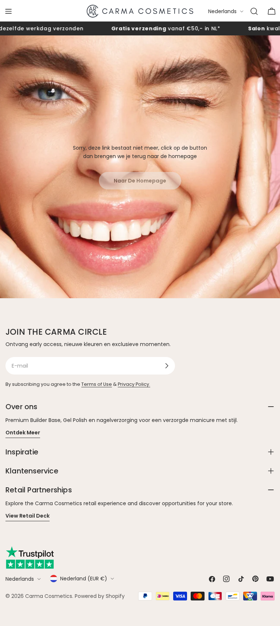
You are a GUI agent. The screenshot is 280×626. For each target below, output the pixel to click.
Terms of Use (96, 384)
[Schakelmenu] (8, 11)
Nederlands (222, 11)
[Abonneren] (166, 365)
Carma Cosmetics (48, 596)
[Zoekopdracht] (254, 11)
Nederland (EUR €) (83, 578)
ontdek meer (22, 432)
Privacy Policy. (134, 384)
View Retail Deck (27, 515)
